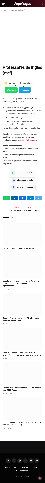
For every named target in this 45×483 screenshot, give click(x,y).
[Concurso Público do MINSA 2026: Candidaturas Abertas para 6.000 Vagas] (22, 408)
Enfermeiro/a (16, 210)
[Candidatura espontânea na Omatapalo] (22, 234)
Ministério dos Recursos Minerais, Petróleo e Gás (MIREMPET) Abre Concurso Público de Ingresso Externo (21, 283)
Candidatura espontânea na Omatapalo (18, 248)
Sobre (15, 468)
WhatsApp (11, 90)
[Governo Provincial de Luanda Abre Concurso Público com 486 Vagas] (22, 304)
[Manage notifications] (40, 478)
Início (4, 10)
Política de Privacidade (22, 471)
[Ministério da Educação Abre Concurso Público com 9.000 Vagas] (22, 373)
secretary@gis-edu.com (27, 140)
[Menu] (3, 3)
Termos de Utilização (29, 468)
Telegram (25, 90)
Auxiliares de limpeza (31, 210)
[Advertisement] (22, 37)
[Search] (42, 3)
